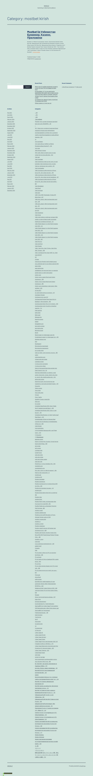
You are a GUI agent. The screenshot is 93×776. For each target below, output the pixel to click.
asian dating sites (39, 268)
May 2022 (9, 166)
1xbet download (39, 190)
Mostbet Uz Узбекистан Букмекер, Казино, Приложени (41, 34)
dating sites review (39, 379)
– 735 (36, 115)
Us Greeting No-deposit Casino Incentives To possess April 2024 (46, 100)
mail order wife (38, 461)
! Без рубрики (38, 119)
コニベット (38, 748)
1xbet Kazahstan (39, 212)
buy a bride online (39, 350)
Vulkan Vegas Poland (40, 639)
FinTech (37, 395)
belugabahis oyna (39, 323)
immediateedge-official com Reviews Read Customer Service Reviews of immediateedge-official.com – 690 (46, 421)
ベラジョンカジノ (39, 750)
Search (9, 83)
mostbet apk (38, 475)
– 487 (36, 112)
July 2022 (9, 161)
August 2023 (10, 132)
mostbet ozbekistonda (40, 512)
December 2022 (11, 150)
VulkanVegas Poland (40, 652)
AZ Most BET (38, 290)
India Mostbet (38, 426)
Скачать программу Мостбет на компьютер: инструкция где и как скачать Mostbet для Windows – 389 (46, 724)
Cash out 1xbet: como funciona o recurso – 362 (46, 352)
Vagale (46, 6)
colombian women (39, 361)
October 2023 (10, 128)
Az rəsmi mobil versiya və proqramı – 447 (45, 292)
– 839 (36, 117)
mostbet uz (37, 521)
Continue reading (36, 52)
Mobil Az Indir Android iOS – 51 (42, 472)
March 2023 (10, 143)
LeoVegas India (38, 450)
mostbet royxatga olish (40, 519)
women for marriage (40, 657)
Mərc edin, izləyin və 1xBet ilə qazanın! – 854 (46, 470)
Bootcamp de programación (41, 348)
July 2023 (9, 135)
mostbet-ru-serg (39, 539)
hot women (37, 403)
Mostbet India (38, 497)
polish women (38, 579)
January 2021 (10, 188)
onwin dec (37, 541)
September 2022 (11, 157)
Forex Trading (38, 397)
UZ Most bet (38, 630)
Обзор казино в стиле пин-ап (43, 103)
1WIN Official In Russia (40, 150)
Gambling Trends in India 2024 (42, 399)
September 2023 (11, 130)
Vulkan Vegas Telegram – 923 (42, 650)
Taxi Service (38, 617)
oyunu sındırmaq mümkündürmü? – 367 (44, 543)
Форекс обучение (39, 737)
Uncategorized (38, 628)
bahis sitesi (37, 312)
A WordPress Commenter (68, 87)
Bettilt (36, 332)
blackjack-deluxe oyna (40, 339)
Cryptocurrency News (40, 366)
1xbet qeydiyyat (39, 244)
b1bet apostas (38, 310)
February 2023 (10, 146)
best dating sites (39, 328)
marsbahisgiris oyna (40, 468)
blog (36, 341)
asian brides (38, 266)
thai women (38, 621)
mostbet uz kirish (39, 523)
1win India (37, 148)
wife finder (37, 655)
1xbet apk (37, 157)
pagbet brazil (38, 546)
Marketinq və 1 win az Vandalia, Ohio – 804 (45, 463)
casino (36, 355)
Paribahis (37, 548)
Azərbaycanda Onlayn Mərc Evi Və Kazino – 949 (46, 303)
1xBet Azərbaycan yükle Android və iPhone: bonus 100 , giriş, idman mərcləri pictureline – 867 (46, 181)
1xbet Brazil (38, 188)
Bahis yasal (37, 315)
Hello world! (79, 87)
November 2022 (11, 152)
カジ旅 (36, 746)
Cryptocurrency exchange (41, 363)
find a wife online (39, 392)
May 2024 (9, 112)
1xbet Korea (38, 215)
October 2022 (10, 155)
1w (35, 139)
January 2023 (10, 148)
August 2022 (10, 159)
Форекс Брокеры (39, 735)
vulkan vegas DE (39, 632)
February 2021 (10, 186)
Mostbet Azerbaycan (40, 481)
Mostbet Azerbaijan (39, 479)
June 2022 (9, 163)
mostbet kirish (38, 58)
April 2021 (9, 181)
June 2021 (9, 177)
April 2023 (9, 141)
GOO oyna (37, 401)
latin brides (37, 446)
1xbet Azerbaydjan (39, 168)
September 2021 (11, 175)
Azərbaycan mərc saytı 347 (41, 297)
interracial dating (39, 428)
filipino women (38, 388)
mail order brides (39, 457)
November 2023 (11, 126)
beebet (36, 321)
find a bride (38, 390)
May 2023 (9, 139)
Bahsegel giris (38, 317)
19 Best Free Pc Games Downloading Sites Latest (46, 97)
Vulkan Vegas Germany (40, 637)
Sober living (38, 599)
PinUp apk (37, 575)
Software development (40, 601)
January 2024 (10, 121)
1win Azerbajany (39, 141)
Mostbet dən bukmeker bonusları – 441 (44, 488)
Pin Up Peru (38, 563)
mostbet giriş (38, 490)
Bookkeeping (38, 343)
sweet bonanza (38, 615)
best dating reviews (39, 326)
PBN (36, 550)
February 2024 (10, 119)
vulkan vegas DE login (40, 635)
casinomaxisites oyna (40, 357)
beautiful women (39, 319)
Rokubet (37, 595)
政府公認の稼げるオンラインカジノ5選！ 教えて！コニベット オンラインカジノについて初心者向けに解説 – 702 (47, 755)
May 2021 (9, 179)
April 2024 (9, 115)
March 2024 (10, 117)
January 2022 (10, 172)
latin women (38, 448)
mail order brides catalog (41, 459)
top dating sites (39, 623)
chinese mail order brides (41, 359)
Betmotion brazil (39, 330)
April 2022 (9, 168)
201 (36, 257)
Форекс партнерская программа (43, 739)
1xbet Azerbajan (39, 159)
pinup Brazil (38, 577)
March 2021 (10, 184)
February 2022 (10, 170)
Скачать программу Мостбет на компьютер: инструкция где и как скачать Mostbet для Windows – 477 (46, 730)
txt (35, 626)
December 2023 (11, 123)
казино (37, 675)
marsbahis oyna (39, 466)
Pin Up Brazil (38, 557)
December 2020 (11, 190)
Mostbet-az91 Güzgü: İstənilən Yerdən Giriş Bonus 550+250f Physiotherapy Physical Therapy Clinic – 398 (47, 535)
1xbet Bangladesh (39, 186)
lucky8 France (38, 452)
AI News (37, 259)
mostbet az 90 (38, 477)
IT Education (38, 435)
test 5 (36, 619)
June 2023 (9, 137)
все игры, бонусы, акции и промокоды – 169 (46, 668)
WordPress (82, 766)
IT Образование (39, 437)
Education (37, 386)
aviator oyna (38, 275)
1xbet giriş (37, 192)
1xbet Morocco (38, 241)
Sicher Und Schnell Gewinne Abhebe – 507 (45, 597)
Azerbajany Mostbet (40, 295)
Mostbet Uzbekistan (40, 526)
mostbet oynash (39, 510)
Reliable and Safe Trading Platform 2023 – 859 (46, 588)
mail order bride (39, 455)
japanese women (39, 439)
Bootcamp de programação (41, 346)
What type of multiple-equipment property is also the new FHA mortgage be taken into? (46, 88)
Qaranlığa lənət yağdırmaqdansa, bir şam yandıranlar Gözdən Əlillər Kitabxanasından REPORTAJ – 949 (45, 584)
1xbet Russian (38, 246)
